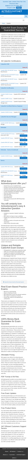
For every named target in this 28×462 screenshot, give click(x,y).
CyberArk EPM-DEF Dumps (7, 138)
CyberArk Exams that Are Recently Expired (14, 282)
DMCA (14, 457)
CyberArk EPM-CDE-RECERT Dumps (9, 79)
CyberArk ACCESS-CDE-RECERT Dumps (10, 74)
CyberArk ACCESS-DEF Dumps (8, 133)
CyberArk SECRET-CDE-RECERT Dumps (10, 83)
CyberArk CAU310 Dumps (7, 101)
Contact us (20, 451)
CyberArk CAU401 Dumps (7, 94)
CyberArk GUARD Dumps (6, 98)
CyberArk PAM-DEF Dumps (7, 142)
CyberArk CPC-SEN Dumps (7, 175)
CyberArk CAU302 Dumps (7, 156)
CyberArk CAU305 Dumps (7, 112)
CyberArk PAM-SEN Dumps (7, 166)
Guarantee (12, 454)
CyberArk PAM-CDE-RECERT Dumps (9, 70)
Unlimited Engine (20, 454)
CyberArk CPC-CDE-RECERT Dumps (9, 171)
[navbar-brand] (3, 19)
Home (3, 23)
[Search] (26, 16)
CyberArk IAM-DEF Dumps (7, 146)
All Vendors (13, 451)
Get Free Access (23, 72)
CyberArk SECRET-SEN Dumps (8, 123)
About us (5, 454)
